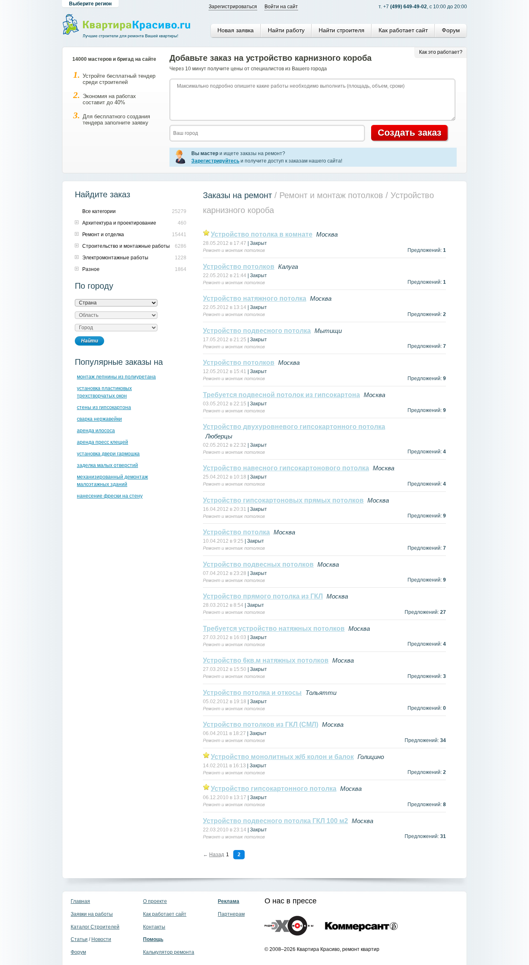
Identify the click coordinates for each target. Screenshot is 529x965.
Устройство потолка (236, 532)
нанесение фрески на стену (110, 496)
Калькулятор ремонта (168, 952)
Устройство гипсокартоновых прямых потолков (283, 500)
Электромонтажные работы (115, 258)
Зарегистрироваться (233, 7)
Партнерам (231, 914)
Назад (216, 854)
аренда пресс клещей (102, 442)
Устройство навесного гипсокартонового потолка (286, 468)
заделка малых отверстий (107, 465)
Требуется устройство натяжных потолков (274, 628)
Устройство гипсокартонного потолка (273, 788)
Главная (80, 901)
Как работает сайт (403, 30)
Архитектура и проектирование (119, 223)
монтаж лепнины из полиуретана (116, 377)
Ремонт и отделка (103, 234)
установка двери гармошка (108, 454)
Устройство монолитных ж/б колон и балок (282, 756)
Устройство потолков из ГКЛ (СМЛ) (260, 724)
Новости (101, 939)
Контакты (154, 927)
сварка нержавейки (99, 419)
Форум (451, 30)
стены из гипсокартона (104, 407)
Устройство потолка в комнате (261, 234)
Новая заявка (235, 30)
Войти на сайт (281, 7)
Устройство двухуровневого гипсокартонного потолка (294, 426)
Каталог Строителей (95, 927)
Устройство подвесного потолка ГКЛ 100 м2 (275, 820)
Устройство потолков (238, 266)
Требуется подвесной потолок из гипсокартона (281, 394)
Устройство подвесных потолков (258, 564)
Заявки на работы (92, 914)
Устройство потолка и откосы (252, 692)
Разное (91, 269)
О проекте (155, 901)
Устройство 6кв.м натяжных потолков (266, 660)
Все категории (99, 211)
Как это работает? (440, 52)
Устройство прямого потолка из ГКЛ (263, 596)
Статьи (79, 939)
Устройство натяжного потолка (254, 298)
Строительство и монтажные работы (126, 246)
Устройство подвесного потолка (257, 330)
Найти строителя (342, 30)
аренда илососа (96, 430)
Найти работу (286, 30)
